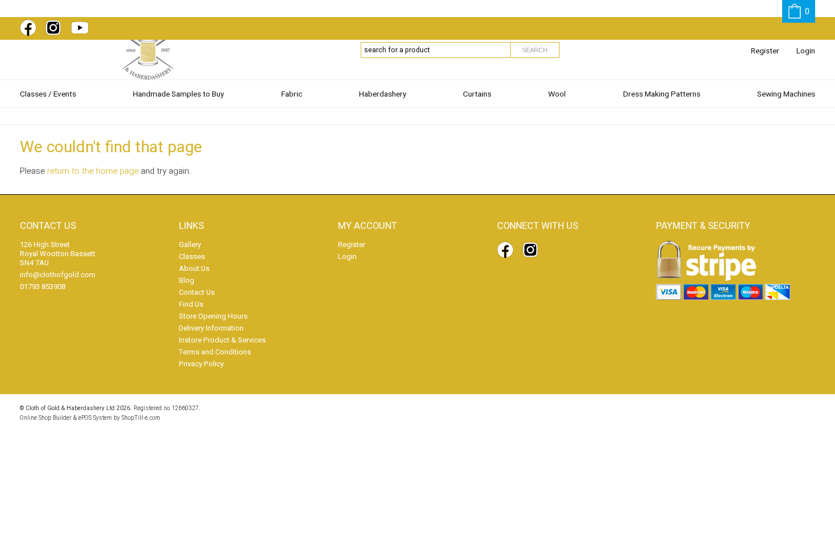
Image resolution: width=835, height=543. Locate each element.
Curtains (477, 94)
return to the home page (93, 171)
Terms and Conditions (215, 351)
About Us (194, 268)
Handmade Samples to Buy (178, 94)
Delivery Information (211, 328)
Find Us (191, 304)
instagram (55, 27)
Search (535, 50)
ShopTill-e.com (141, 417)
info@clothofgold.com (57, 274)
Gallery (190, 244)
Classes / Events (48, 94)
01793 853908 (42, 286)
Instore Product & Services (222, 340)
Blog (186, 280)
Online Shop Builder (46, 417)
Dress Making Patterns (661, 94)
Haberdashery (382, 94)
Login (805, 51)
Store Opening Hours (213, 316)
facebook (30, 27)
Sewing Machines (786, 94)
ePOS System (95, 417)
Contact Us (197, 292)
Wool (557, 94)
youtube (81, 27)
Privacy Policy (201, 363)
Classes (192, 256)
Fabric (291, 94)
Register (765, 51)
